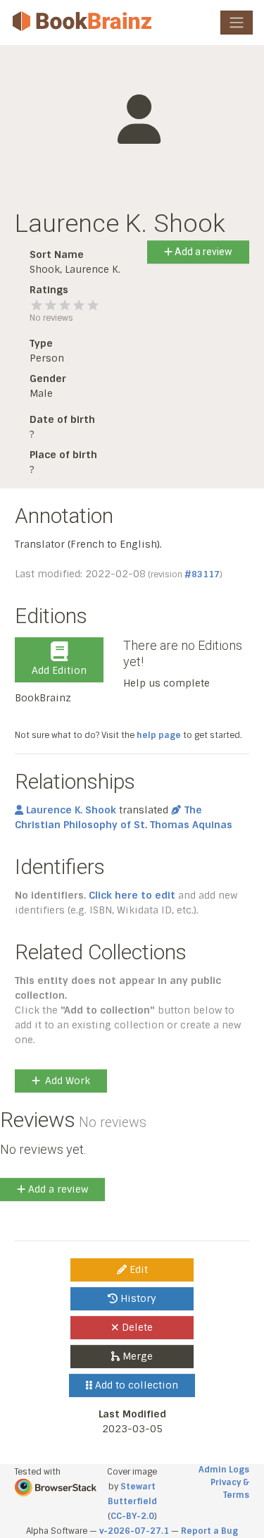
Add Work (67, 1080)
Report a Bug (209, 1531)
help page (159, 735)
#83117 (202, 574)
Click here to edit (132, 895)
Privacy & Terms (229, 1489)
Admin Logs (224, 1469)
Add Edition (59, 670)
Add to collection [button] (135, 1385)
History (137, 1298)
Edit (137, 1269)
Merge (136, 1356)
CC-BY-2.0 (132, 1516)
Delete (136, 1327)
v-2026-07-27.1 (134, 1531)
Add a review (202, 251)
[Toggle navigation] (236, 23)
